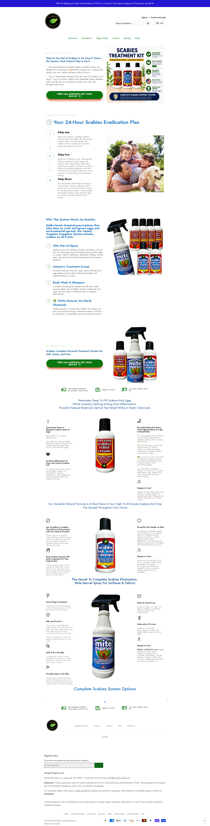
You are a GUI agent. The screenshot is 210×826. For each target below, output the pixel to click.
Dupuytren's (87, 38)
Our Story (101, 814)
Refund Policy (119, 814)
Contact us (97, 726)
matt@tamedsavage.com (119, 778)
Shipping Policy (133, 814)
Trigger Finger (102, 38)
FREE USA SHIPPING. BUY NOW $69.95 (74, 95)
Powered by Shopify (52, 824)
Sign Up (99, 765)
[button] (105, 702)
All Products (131, 726)
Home (66, 814)
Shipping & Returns (81, 726)
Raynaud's (72, 38)
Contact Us (91, 814)
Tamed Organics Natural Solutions (63, 821)
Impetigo (127, 38)
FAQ (142, 814)
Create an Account (158, 17)
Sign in (144, 17)
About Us (110, 726)
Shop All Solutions (78, 814)
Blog (119, 726)
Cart (161, 23)
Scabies (115, 38)
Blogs (137, 38)
